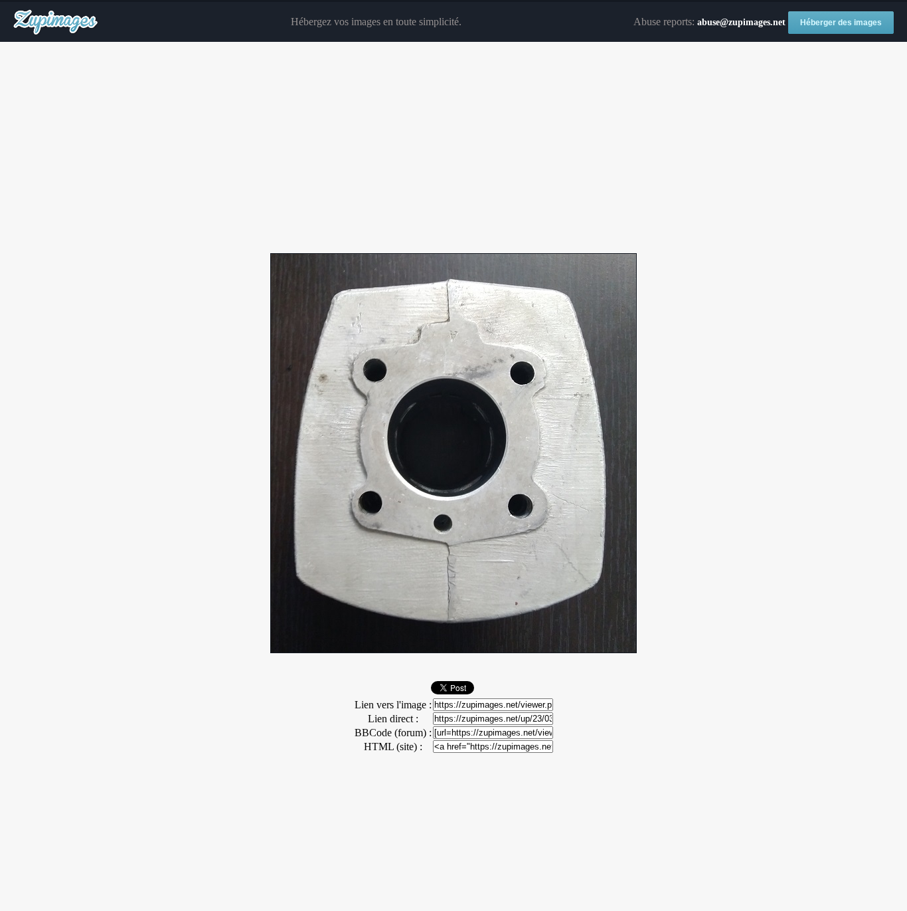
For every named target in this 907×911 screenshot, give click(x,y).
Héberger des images (841, 22)
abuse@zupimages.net (741, 22)
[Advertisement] (453, 148)
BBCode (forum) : (393, 732)
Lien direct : (393, 718)
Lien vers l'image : (393, 704)
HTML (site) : (393, 746)
